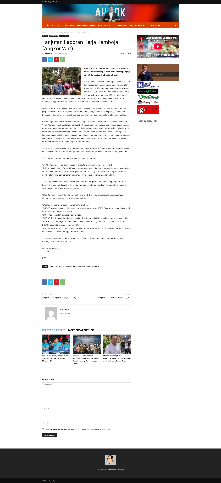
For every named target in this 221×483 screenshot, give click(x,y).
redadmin (48, 54)
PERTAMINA (120, 25)
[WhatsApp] (62, 59)
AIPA (51, 266)
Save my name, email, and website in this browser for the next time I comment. (78, 429)
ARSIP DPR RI (53, 36)
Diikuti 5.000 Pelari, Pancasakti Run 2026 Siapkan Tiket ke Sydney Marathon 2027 (55, 358)
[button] (176, 25)
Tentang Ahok (137, 25)
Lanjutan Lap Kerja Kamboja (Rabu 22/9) (59, 297)
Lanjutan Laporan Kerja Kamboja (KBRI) (114, 297)
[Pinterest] (56, 59)
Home (44, 32)
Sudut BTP (155, 25)
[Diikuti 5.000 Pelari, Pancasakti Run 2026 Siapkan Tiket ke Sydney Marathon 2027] (56, 344)
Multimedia (104, 25)
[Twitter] (50, 59)
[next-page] (47, 368)
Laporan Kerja (64, 36)
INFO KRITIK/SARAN (86, 25)
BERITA (55, 25)
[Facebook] (44, 59)
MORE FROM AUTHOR (81, 330)
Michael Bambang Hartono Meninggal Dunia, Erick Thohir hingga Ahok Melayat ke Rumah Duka (117, 358)
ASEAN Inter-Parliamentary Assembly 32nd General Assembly (77, 266)
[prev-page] (43, 368)
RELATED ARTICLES (54, 330)
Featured (69, 25)
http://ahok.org (65, 313)
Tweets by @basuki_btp (147, 121)
